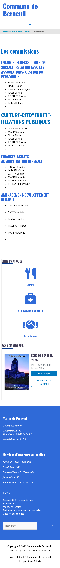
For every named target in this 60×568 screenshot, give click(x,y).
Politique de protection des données (22, 510)
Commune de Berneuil (20, 9)
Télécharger (44, 373)
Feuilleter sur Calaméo (44, 382)
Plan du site (9, 503)
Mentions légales (12, 506)
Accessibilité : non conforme (18, 500)
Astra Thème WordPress (37, 550)
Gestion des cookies (13, 513)
